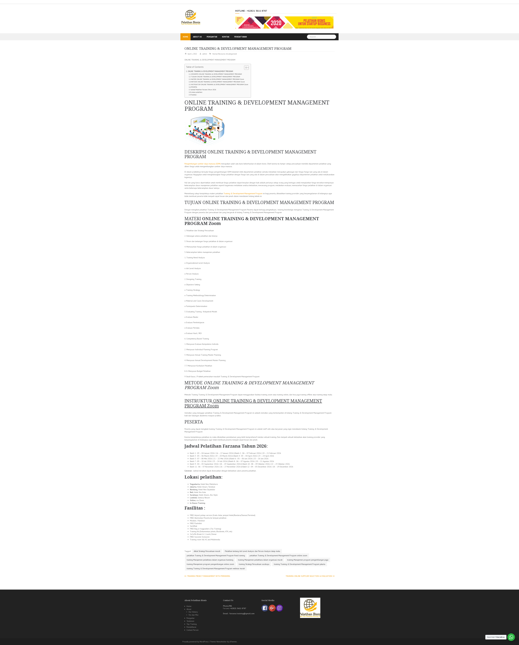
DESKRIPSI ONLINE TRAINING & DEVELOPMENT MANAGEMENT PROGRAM (216, 74)
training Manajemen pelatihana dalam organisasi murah (260, 560)
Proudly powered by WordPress (195, 641)
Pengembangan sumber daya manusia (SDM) (202, 164)
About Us (197, 37)
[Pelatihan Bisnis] (190, 17)
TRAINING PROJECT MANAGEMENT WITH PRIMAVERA (208, 576)
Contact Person (193, 630)
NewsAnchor (222, 641)
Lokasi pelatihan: (196, 92)
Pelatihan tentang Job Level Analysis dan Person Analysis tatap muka (252, 551)
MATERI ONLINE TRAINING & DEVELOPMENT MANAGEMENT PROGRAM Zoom (217, 79)
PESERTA (194, 87)
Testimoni (190, 621)
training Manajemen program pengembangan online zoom (210, 564)
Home (185, 37)
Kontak (225, 37)
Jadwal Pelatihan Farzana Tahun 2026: (203, 90)
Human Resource (218, 54)
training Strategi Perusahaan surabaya (254, 564)
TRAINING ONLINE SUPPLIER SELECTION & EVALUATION (309, 576)
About (189, 609)
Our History (193, 612)
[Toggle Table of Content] (245, 67)
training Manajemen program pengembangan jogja (307, 560)
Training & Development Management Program (243, 193)
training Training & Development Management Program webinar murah (216, 568)
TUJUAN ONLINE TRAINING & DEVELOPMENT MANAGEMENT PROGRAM (215, 77)
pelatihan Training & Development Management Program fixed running (216, 555)
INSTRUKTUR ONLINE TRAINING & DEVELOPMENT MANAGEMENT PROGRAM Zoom (219, 84)
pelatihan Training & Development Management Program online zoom (278, 555)
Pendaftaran (240, 37)
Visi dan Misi (193, 615)
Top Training (192, 624)
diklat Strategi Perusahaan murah (207, 551)
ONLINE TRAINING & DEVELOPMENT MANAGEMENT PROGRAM (210, 71)
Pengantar (212, 37)
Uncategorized (231, 54)
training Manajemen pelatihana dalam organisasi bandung (210, 560)
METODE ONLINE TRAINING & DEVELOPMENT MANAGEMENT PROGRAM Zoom (218, 82)
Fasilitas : (194, 95)
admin (204, 54)
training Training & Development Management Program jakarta (299, 564)
